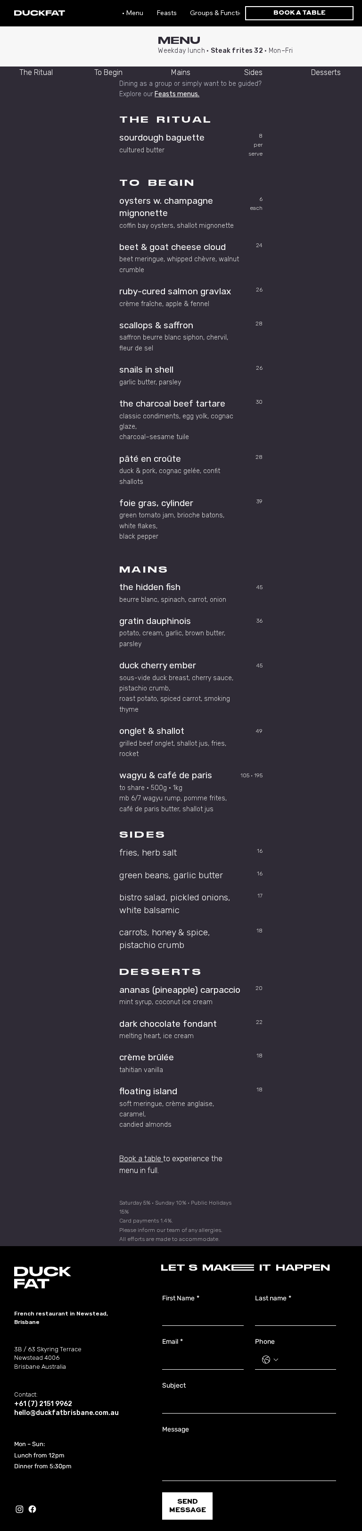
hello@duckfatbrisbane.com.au (66, 1413)
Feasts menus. (177, 94)
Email (172, 1342)
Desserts (326, 72)
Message (175, 1429)
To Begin (108, 72)
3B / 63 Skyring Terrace (48, 1349)
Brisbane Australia (40, 1366)
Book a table (141, 1158)
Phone (265, 1342)
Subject (174, 1385)
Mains (180, 72)
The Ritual (36, 72)
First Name (180, 1298)
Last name (273, 1298)
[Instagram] (20, 1509)
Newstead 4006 (36, 1357)
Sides (253, 72)
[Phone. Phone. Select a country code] (270, 1359)
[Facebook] (32, 1509)
